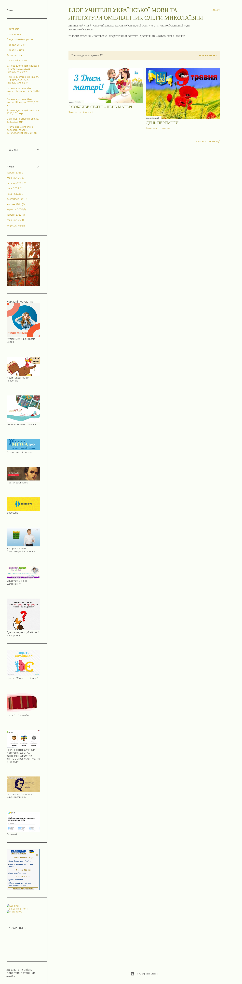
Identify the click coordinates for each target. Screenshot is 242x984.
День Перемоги (162, 122)
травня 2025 (15, 220)
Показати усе (208, 55)
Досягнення (147, 36)
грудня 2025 (15, 193)
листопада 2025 (17, 198)
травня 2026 (15, 177)
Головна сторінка (80, 36)
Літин (10, 10)
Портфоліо (100, 36)
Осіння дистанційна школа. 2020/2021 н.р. (23, 120)
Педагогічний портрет (123, 36)
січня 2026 (14, 188)
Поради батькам (16, 44)
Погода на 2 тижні (17, 908)
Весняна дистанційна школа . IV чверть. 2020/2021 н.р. (23, 91)
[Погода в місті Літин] (23, 905)
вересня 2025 (16, 209)
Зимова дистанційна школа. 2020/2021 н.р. (23, 112)
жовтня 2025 (15, 204)
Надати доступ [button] (74, 112)
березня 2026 (16, 183)
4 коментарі (88, 112)
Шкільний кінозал (17, 60)
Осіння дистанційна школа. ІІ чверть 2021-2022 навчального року (23, 79)
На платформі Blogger (147, 973)
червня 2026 (15, 172)
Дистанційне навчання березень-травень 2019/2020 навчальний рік (22, 129)
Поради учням (15, 50)
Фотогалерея (165, 36)
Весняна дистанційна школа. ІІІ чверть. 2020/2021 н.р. (23, 102)
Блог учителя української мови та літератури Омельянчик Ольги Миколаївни (135, 13)
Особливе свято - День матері (100, 106)
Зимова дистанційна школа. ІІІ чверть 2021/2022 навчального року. (23, 68)
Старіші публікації (208, 141)
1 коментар (165, 128)
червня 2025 (15, 214)
